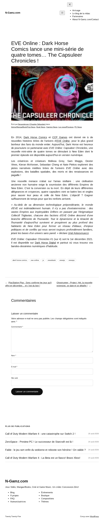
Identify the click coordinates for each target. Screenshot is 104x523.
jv (43, 260)
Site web (14, 378)
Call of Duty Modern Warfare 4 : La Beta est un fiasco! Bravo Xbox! (42, 457)
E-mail (14, 367)
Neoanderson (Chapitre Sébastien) (32, 124)
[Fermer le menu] (69, 5)
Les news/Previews (65, 127)
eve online (35, 260)
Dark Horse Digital (45, 242)
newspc (72, 260)
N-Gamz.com (12, 12)
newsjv (62, 260)
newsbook (52, 260)
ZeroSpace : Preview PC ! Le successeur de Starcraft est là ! (39, 441)
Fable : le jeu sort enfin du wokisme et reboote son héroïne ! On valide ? (45, 449)
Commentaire (17, 327)
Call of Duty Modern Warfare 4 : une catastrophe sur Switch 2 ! (40, 433)
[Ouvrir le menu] (62, 13)
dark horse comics (20, 260)
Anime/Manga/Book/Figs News (23, 127)
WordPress (94, 516)
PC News (78, 127)
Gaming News (51, 127)
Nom (13, 355)
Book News (40, 127)
